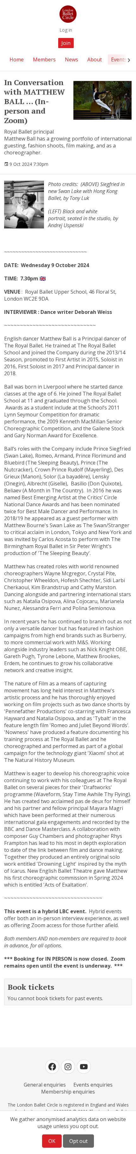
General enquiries (45, 1084)
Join (66, 43)
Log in (65, 30)
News (71, 59)
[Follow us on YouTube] (83, 1066)
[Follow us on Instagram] (68, 1066)
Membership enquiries (68, 1091)
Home (16, 59)
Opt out (78, 1141)
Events (119, 59)
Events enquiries (93, 1084)
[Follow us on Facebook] (52, 1066)
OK (51, 1141)
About (94, 59)
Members (44, 59)
